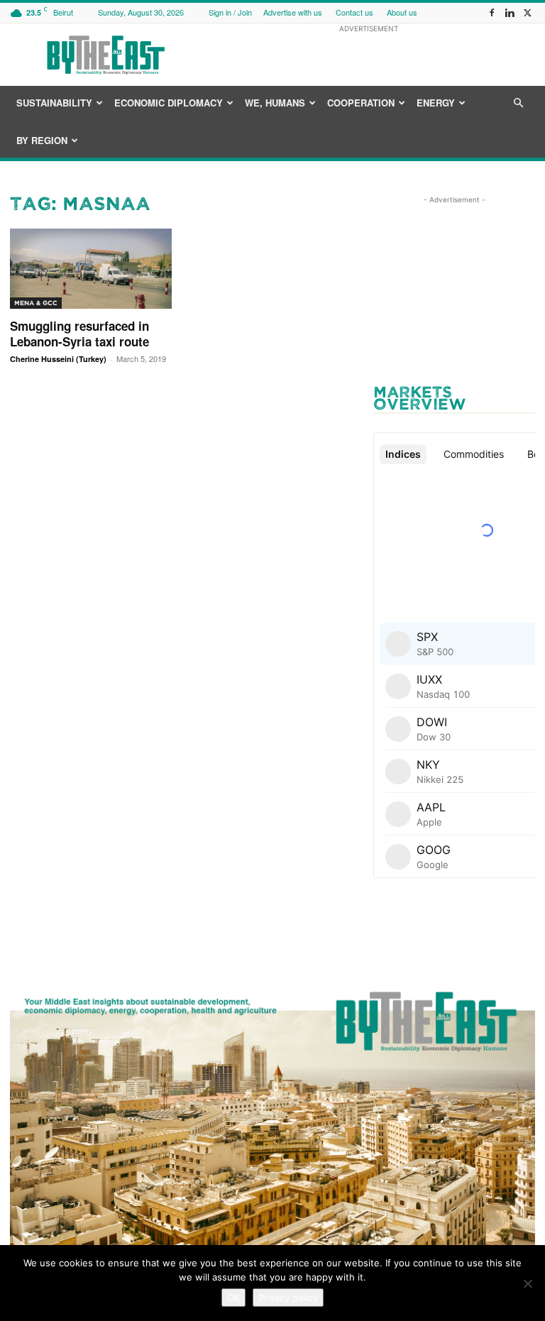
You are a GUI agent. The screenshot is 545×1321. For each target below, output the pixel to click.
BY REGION (41, 140)
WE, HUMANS (275, 102)
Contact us (354, 12)
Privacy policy (288, 1297)
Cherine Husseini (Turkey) (58, 358)
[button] (518, 103)
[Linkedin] (509, 12)
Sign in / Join (230, 12)
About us (402, 12)
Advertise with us (292, 12)
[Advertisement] (368, 54)
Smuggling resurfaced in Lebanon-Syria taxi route (79, 333)
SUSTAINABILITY (54, 102)
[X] (527, 12)
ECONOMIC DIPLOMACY (168, 102)
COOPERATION (361, 102)
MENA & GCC (35, 303)
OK (233, 1297)
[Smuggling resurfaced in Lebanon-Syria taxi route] (91, 269)
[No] (527, 1283)
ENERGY (436, 102)
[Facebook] (492, 12)
